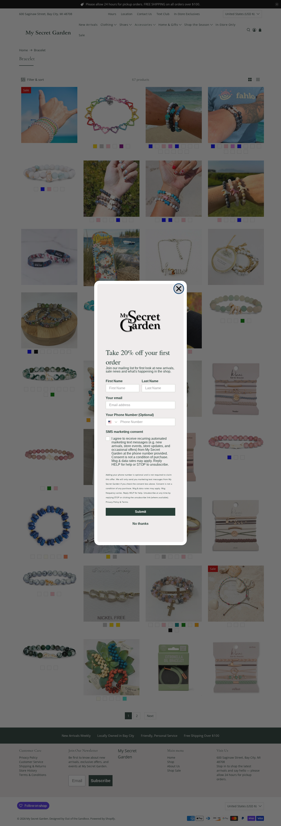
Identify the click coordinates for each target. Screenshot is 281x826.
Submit (140, 511)
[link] (140, 320)
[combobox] (112, 422)
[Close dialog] (179, 289)
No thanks (140, 523)
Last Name (150, 381)
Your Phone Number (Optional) (130, 415)
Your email (114, 398)
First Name (114, 381)
